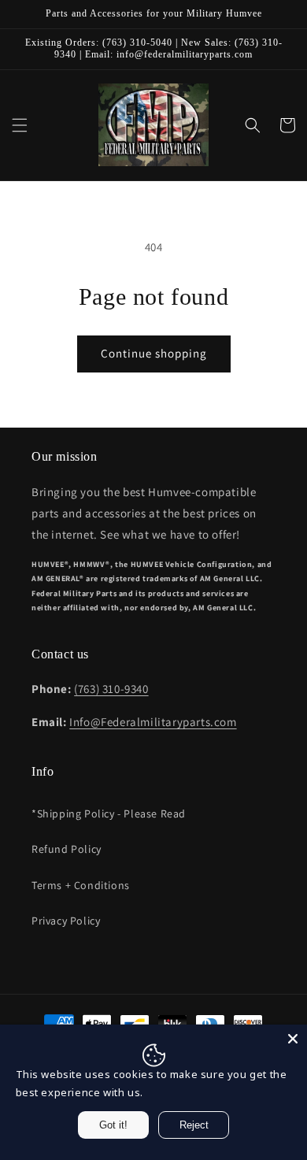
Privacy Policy (65, 921)
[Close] (293, 1039)
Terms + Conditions (80, 885)
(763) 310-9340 (111, 688)
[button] (19, 125)
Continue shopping (154, 353)
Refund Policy (66, 849)
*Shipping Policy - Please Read (108, 813)
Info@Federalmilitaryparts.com (152, 721)
